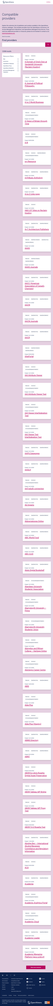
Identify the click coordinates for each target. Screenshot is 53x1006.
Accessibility (4, 995)
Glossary (13, 989)
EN (7, 975)
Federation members (15, 985)
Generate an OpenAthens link (17, 978)
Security (3, 987)
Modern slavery (31, 995)
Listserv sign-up (32, 985)
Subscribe (43, 985)
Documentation (5, 978)
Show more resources (36, 967)
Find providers (9, 40)
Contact (30, 988)
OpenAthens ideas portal (16, 991)
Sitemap (3, 989)
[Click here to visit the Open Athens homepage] (8, 2)
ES (14, 975)
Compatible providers (15, 980)
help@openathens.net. (8, 33)
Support (3, 985)
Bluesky (43, 981)
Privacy (14, 995)
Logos (12, 987)
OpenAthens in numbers (16, 982)
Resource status (5, 982)
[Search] (48, 44)
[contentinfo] (37, 82)
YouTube (30, 978)
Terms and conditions (22, 995)
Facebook (31, 981)
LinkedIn (43, 978)
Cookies (10, 995)
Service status (5, 980)
